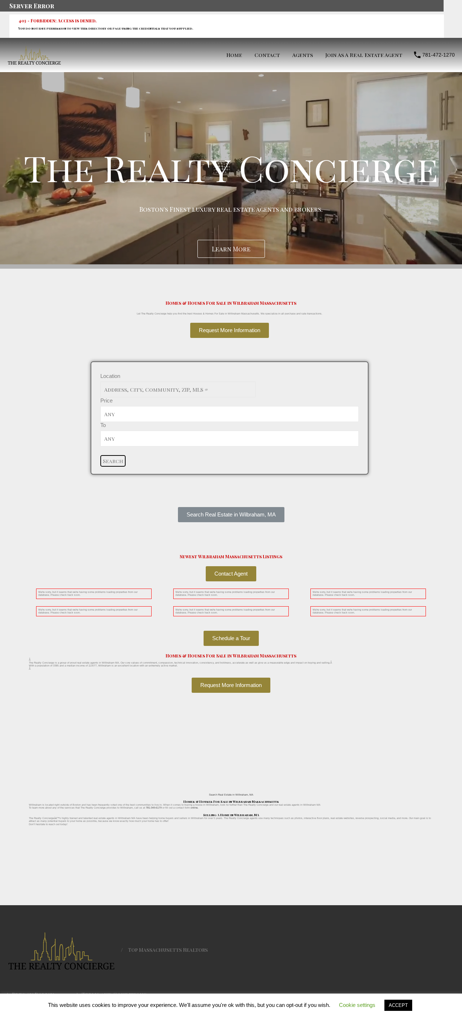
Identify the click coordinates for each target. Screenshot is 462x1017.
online (194, 807)
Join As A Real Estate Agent (363, 54)
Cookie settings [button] (357, 1005)
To (103, 425)
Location (110, 376)
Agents (302, 54)
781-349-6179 (154, 807)
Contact (267, 54)
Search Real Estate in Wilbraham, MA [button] (231, 794)
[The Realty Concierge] (34, 63)
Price (106, 400)
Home (234, 54)
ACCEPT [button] (398, 1005)
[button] (231, 514)
